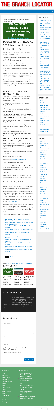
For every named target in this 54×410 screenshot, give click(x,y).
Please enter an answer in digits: (12, 352)
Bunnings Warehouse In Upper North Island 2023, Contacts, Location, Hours (18, 280)
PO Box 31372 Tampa (26, 263)
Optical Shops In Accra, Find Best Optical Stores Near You (27, 393)
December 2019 (44, 228)
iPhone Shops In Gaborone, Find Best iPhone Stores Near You (27, 387)
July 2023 (42, 152)
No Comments (14, 54)
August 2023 (43, 150)
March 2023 (43, 161)
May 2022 (42, 176)
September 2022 (44, 172)
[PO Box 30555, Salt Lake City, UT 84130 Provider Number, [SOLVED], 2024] (8, 271)
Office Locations (44, 116)
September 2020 (44, 209)
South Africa (43, 124)
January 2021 (43, 200)
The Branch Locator (5, 408)
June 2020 (43, 215)
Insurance (42, 111)
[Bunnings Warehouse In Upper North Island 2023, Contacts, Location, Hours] (18, 271)
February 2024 (44, 143)
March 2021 (43, 196)
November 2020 (44, 204)
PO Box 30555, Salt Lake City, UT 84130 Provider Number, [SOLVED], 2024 (7, 280)
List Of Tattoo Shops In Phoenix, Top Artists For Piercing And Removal (26, 375)
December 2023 (44, 148)
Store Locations (44, 129)
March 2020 (43, 222)
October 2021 (43, 187)
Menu (2, 11)
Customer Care (44, 107)
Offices (42, 118)
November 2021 (44, 185)
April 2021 (42, 193)
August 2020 (43, 211)
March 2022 (43, 180)
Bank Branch (43, 103)
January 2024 (43, 145)
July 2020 (42, 213)
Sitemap (51, 408)
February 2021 (44, 198)
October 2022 (43, 169)
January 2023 (43, 165)
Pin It (11, 257)
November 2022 (44, 167)
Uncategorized (44, 131)
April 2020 (42, 220)
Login (41, 114)
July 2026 (42, 141)
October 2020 (44, 207)
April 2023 (42, 158)
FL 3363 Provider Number (13, 263)
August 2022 (43, 174)
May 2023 (42, 156)
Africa (41, 100)
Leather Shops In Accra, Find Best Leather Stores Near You (27, 398)
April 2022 (42, 178)
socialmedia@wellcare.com (18, 159)
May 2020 (42, 218)
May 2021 (42, 191)
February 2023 (44, 163)
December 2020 (44, 202)
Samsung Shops (44, 120)
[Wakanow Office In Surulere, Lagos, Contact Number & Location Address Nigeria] (29, 271)
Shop (41, 122)
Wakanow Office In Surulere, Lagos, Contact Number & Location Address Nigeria (29, 280)
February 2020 (44, 224)
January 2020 (43, 226)
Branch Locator (8, 52)
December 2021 (44, 183)
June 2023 (43, 154)
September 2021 (44, 189)
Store (41, 127)
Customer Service (45, 109)
